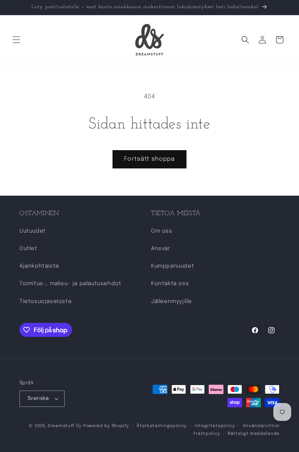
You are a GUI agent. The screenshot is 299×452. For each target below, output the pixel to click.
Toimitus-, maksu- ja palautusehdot (70, 283)
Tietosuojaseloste (45, 301)
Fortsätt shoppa (149, 159)
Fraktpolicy (206, 433)
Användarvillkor (261, 426)
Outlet (28, 248)
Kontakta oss (170, 283)
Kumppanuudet (172, 266)
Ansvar (161, 248)
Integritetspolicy (215, 426)
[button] (16, 39)
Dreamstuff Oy (65, 426)
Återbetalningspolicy (162, 426)
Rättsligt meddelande (254, 433)
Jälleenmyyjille (171, 301)
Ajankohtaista (39, 266)
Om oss (161, 231)
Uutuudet (32, 231)
